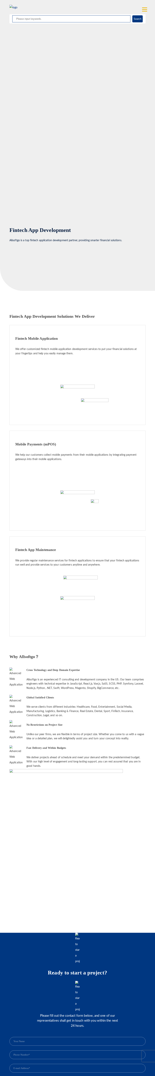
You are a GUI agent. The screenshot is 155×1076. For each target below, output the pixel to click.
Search (137, 18)
